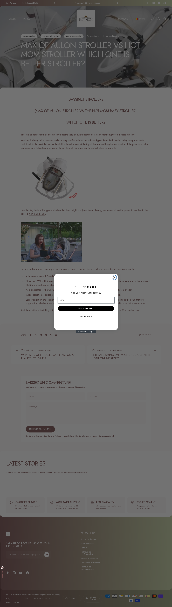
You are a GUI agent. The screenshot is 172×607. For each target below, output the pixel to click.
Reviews (2, 574)
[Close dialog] (114, 277)
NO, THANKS (86, 316)
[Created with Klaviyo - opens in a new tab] (86, 331)
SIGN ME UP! (86, 308)
